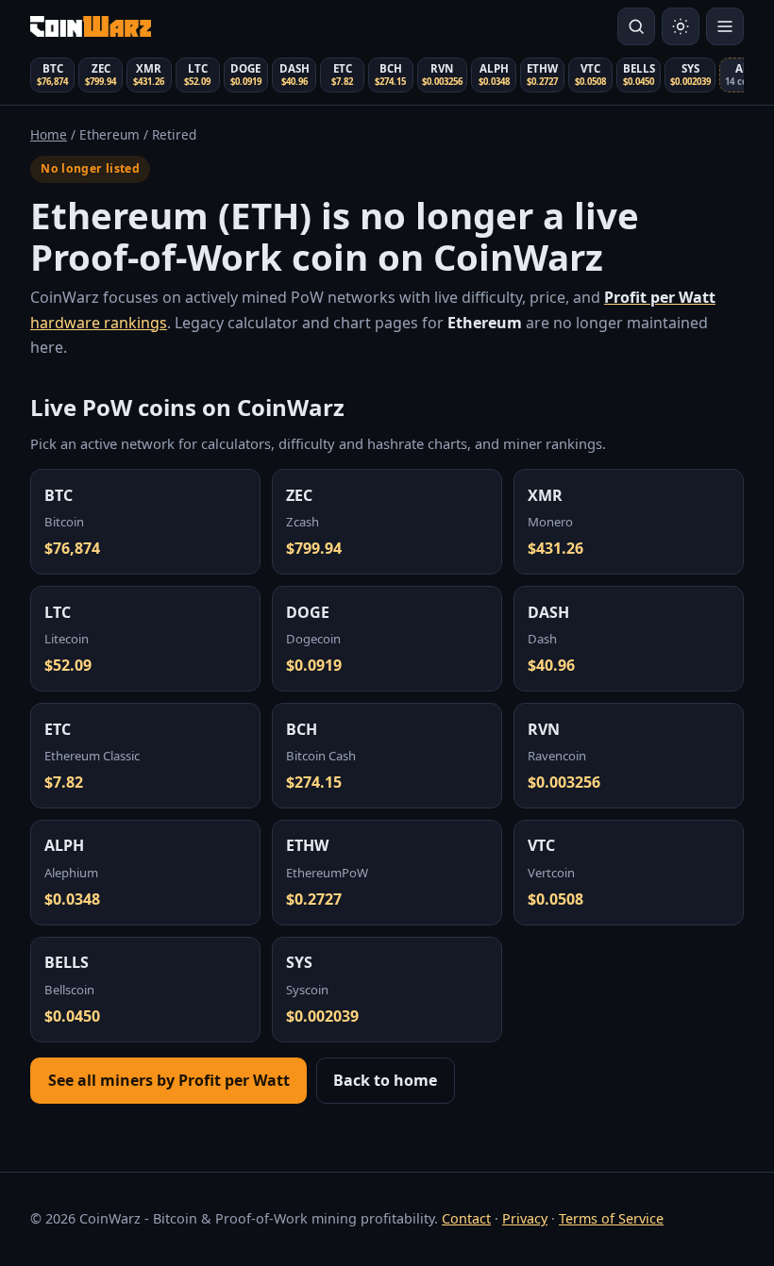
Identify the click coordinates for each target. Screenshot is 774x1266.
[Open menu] (725, 26)
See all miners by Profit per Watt (169, 1080)
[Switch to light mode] (680, 26)
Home (48, 134)
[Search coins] (636, 26)
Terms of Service (611, 1218)
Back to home (385, 1080)
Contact (466, 1218)
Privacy (524, 1218)
